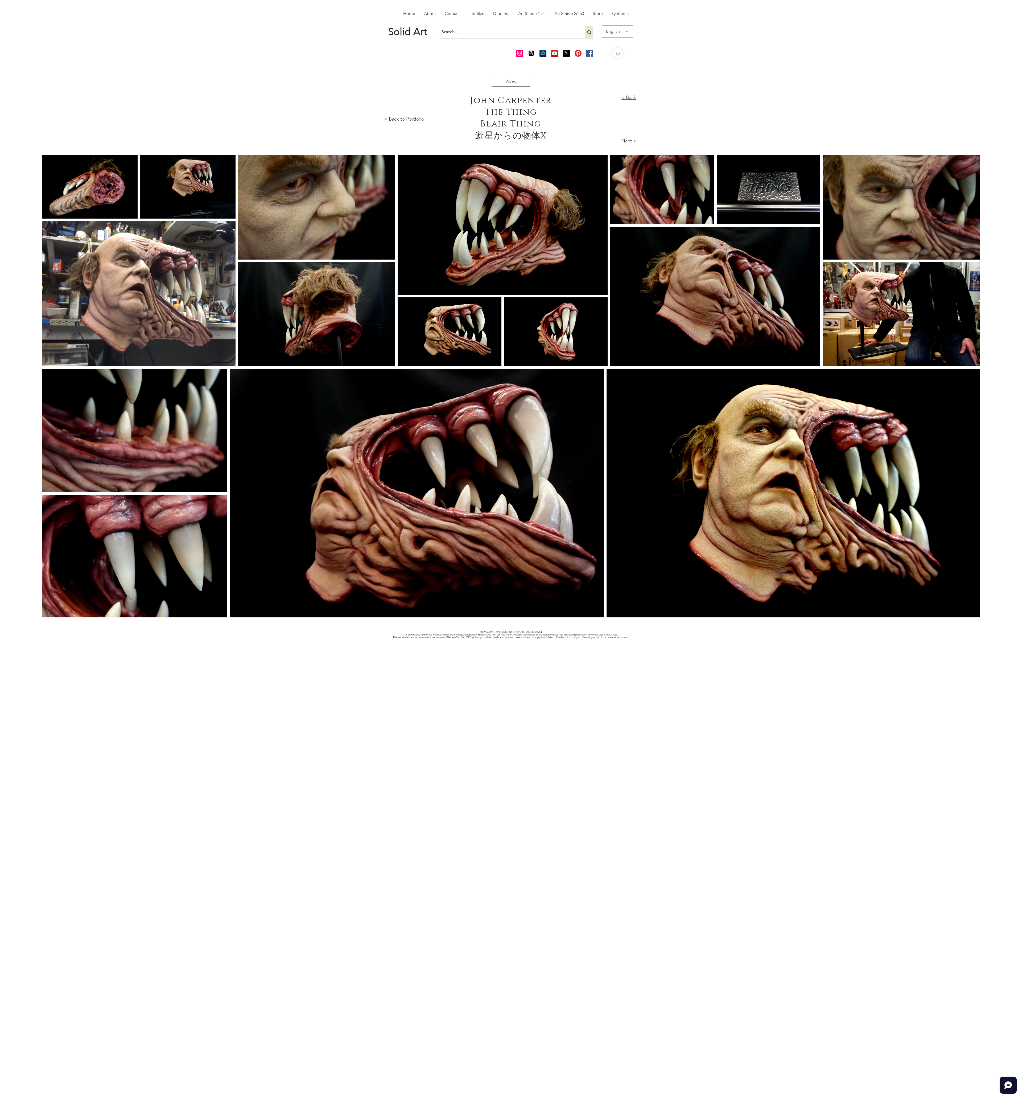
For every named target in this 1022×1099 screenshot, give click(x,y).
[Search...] (589, 32)
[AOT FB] (589, 53)
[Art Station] (542, 53)
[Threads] (531, 53)
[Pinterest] (578, 53)
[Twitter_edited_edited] (566, 53)
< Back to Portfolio (404, 119)
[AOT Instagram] (519, 53)
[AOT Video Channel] (554, 53)
